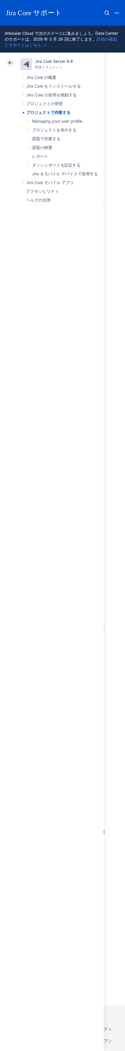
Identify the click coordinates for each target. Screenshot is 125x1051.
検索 (107, 13)
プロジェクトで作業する (48, 112)
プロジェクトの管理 (44, 103)
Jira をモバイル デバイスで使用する (65, 173)
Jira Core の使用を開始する (51, 94)
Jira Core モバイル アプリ (50, 182)
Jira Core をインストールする (53, 86)
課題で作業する (46, 138)
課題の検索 (42, 147)
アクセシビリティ (42, 191)
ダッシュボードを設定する (56, 164)
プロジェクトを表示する (54, 129)
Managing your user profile (57, 121)
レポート (40, 156)
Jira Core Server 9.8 (54, 61)
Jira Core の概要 (41, 77)
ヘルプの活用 (38, 199)
